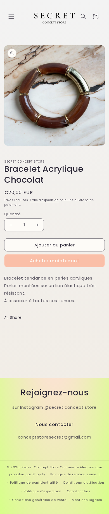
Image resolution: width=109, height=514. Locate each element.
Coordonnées (79, 491)
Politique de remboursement (75, 474)
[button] (11, 16)
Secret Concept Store (40, 467)
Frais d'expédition (44, 200)
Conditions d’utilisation (83, 482)
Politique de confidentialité (34, 482)
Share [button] (16, 317)
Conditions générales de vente (39, 500)
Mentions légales (87, 500)
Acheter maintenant (54, 261)
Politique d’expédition (42, 491)
